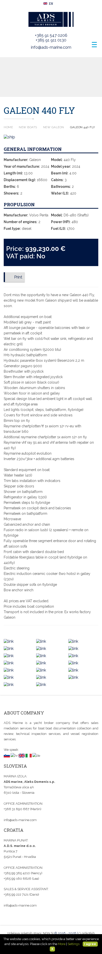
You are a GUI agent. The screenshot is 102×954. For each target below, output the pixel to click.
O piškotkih (86, 933)
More (61, 944)
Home (8, 127)
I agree (90, 944)
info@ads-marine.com (51, 47)
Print (18, 277)
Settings (73, 944)
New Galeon (53, 127)
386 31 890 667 (17, 809)
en (50, 3)
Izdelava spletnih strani (24, 933)
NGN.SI (48, 933)
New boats (28, 127)
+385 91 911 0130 (51, 40)
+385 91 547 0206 (51, 35)
